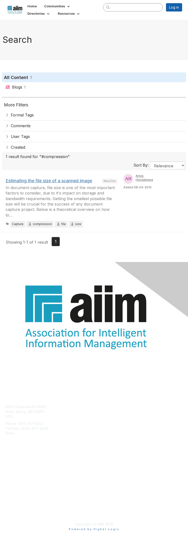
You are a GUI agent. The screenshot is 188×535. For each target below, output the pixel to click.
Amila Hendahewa (144, 178)
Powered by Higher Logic (94, 529)
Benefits (12, 470)
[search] (108, 7)
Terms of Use (16, 512)
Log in (174, 7)
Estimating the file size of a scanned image (49, 180)
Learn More (15, 475)
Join (9, 465)
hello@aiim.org (27, 433)
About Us (13, 507)
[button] (57, 6)
